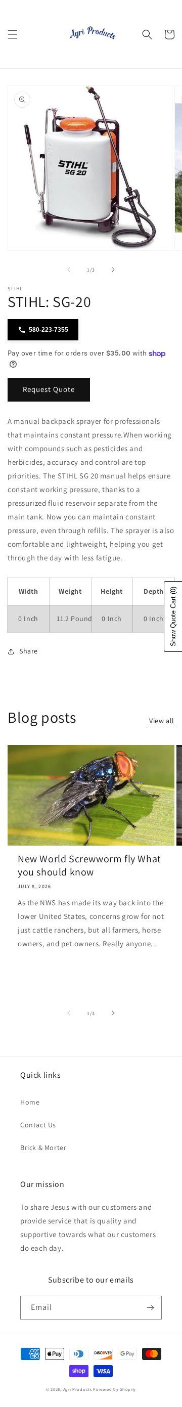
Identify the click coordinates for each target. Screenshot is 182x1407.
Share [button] (28, 650)
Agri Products (77, 1389)
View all (161, 720)
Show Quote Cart (173, 616)
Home (29, 1102)
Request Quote (49, 389)
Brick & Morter (43, 1147)
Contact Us (38, 1124)
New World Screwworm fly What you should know (89, 865)
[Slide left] (69, 269)
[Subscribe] (150, 1308)
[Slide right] (113, 269)
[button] (13, 34)
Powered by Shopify (114, 1389)
